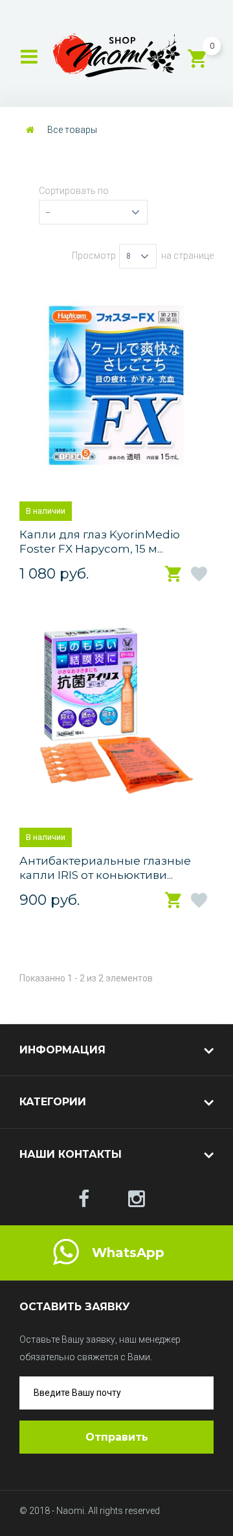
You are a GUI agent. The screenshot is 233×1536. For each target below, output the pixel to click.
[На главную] (30, 130)
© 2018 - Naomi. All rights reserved (89, 1511)
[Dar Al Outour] (83, 1199)
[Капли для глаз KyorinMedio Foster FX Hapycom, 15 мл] (117, 385)
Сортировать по (74, 191)
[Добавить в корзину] (174, 574)
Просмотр (94, 255)
